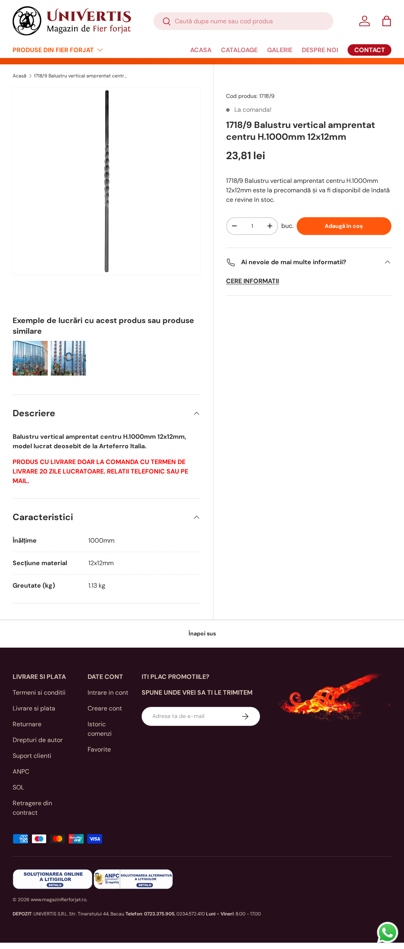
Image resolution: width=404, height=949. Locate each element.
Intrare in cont (108, 692)
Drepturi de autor (38, 740)
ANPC (21, 771)
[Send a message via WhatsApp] (387, 932)
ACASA (200, 50)
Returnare (27, 724)
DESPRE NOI (320, 50)
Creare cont (105, 708)
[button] (386, 21)
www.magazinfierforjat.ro (58, 899)
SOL (18, 787)
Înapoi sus (202, 633)
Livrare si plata (34, 708)
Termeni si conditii (39, 692)
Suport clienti (32, 756)
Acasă (19, 75)
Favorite (99, 749)
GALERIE (279, 50)
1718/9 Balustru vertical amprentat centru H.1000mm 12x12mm (81, 75)
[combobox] (243, 21)
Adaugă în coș (344, 225)
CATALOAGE (239, 50)
